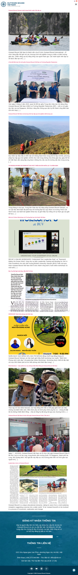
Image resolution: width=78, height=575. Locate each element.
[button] (76, 4)
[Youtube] (36, 569)
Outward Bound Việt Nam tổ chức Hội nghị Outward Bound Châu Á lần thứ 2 (29, 415)
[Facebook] (32, 569)
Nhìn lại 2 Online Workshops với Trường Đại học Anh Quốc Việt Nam (27, 217)
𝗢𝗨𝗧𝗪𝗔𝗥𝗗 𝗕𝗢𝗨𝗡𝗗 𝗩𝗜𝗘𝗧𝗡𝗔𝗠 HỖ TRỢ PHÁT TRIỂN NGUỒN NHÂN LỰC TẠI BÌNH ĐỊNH (33, 165)
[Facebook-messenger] (74, 570)
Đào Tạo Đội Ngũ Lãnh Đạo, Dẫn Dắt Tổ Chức (21, 271)
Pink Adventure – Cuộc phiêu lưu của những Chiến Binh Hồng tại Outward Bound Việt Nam (33, 365)
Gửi (57, 536)
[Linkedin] (41, 569)
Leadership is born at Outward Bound (19, 463)
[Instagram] (46, 569)
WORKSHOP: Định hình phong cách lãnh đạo (21, 314)
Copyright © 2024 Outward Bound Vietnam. (39, 573)
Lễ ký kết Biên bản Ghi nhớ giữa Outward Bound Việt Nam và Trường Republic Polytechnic (33, 62)
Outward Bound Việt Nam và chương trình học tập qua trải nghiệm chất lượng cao (30, 113)
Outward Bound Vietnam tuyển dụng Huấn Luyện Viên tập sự (25, 10)
